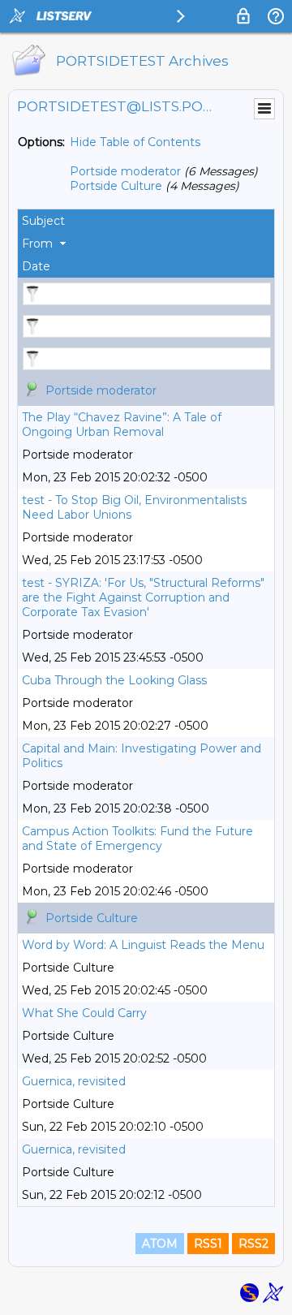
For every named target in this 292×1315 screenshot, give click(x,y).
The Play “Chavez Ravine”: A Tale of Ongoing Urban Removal (121, 424)
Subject (43, 220)
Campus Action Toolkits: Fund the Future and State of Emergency (137, 838)
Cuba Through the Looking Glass (114, 680)
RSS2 (253, 1243)
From (37, 243)
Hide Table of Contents (135, 142)
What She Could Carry (84, 1013)
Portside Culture (116, 186)
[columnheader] (146, 220)
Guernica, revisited (74, 1081)
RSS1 (208, 1243)
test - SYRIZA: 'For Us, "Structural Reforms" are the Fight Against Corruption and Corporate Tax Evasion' (143, 597)
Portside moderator (125, 171)
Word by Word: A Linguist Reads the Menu (143, 945)
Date (36, 266)
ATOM (160, 1243)
